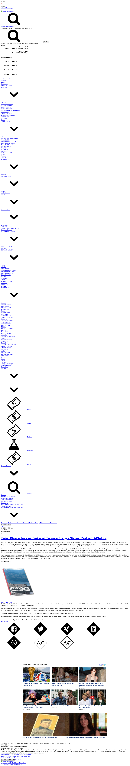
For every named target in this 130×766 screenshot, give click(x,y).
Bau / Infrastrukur (6, 306)
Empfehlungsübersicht (7, 113)
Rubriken (3, 102)
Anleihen (29, 423)
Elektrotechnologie (6, 315)
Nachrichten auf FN (6, 85)
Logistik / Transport (6, 346)
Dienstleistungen (5, 312)
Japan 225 (3, 157)
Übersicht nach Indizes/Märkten (9, 138)
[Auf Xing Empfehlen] (67, 635)
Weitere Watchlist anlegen (8, 496)
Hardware (3, 330)
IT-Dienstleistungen (6, 339)
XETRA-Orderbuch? (7, 250)
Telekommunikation (6, 365)
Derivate (29, 437)
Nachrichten (4, 82)
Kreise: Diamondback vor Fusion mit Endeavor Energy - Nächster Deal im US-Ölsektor (53, 538)
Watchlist (29, 493)
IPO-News (4, 118)
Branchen (3, 174)
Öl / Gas (3, 357)
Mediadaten (18, 759)
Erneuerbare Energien (7, 317)
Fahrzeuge (4, 319)
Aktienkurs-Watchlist (6, 499)
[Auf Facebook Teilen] (14, 635)
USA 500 (3, 148)
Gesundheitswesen (6, 323)
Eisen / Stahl (4, 314)
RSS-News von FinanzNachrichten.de (11, 764)
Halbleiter (3, 327)
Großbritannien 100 (6, 153)
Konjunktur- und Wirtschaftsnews (10, 110)
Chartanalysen (5, 116)
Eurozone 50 (4, 151)
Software (3, 362)
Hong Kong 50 (5, 159)
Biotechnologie (5, 309)
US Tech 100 (4, 149)
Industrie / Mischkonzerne (8, 336)
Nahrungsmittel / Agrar (7, 354)
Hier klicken (4, 621)
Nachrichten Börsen (6, 756)
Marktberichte (4, 112)
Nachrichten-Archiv (10, 758)
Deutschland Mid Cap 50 (8, 143)
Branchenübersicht (6, 176)
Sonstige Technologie (7, 363)
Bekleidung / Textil (6, 307)
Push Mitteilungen (6, 524)
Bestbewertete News (6, 107)
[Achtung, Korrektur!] (17, 600)
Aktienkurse (4, 225)
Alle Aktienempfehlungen (8, 115)
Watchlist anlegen (6, 506)
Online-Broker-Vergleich (8, 231)
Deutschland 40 (5, 140)
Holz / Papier (4, 331)
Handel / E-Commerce (7, 328)
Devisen (29, 464)
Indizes (3, 137)
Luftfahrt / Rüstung (6, 347)
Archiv (3, 194)
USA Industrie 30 (6, 146)
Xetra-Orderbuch (14, 754)
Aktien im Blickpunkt (7, 104)
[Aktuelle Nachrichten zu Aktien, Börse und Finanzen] (7, 11)
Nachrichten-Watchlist (7, 498)
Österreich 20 (4, 156)
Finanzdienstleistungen (7, 320)
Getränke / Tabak (5, 325)
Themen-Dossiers (6, 121)
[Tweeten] (40, 635)
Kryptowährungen (6, 466)
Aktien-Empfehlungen (18, 756)
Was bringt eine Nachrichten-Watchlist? (12, 504)
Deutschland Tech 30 (7, 145)
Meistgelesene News (6, 108)
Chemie (3, 311)
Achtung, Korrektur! (6, 602)
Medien (3, 191)
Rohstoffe (3, 360)
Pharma (3, 359)
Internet (3, 338)
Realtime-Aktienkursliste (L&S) (9, 228)
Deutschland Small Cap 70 (8, 141)
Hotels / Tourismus (6, 333)
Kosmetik (3, 343)
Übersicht (3, 248)
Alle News (4, 87)
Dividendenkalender (6, 230)
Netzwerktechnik (5, 355)
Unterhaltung (4, 367)
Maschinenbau (5, 349)
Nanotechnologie (5, 352)
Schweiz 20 (4, 154)
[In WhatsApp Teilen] (14, 649)
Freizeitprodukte (5, 322)
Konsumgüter (4, 341)
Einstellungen (4, 503)
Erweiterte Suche (7, 79)
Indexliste (3, 267)
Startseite (3, 80)
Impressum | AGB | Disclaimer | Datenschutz (13, 763)
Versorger (3, 368)
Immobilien (4, 335)
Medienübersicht (5, 193)
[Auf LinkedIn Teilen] (93, 635)
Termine (3, 120)
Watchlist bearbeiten (6, 501)
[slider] (3, 532)
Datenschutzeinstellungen (8, 759)
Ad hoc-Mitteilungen (7, 8)
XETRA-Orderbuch (6, 247)
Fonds (29, 409)
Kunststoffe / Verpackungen (8, 344)
